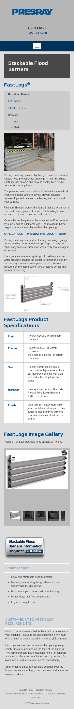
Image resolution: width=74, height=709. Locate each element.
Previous (6, 520)
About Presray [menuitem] (26, 690)
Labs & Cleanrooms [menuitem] (56, 693)
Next (67, 520)
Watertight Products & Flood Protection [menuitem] (24, 693)
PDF (16, 121)
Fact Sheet (14, 101)
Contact (37, 28)
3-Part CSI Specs (18, 108)
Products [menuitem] (35, 697)
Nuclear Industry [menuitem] (44, 690)
